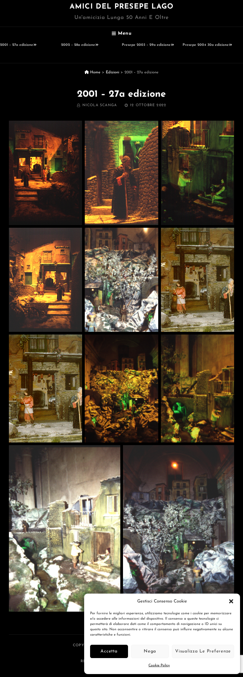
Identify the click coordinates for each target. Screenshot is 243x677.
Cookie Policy (159, 665)
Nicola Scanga (99, 105)
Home (94, 72)
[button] (231, 601)
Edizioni (112, 72)
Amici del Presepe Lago (121, 6)
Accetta (108, 651)
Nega (150, 651)
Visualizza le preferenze (203, 651)
